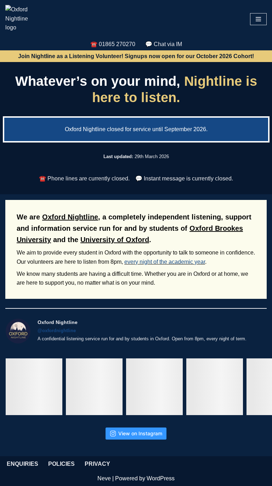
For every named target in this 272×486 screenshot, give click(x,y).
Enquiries (22, 464)
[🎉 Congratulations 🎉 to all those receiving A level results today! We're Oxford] (34, 386)
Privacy (97, 464)
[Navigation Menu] (258, 19)
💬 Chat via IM (163, 44)
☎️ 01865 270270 (112, 44)
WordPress (161, 478)
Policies (61, 464)
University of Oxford (114, 240)
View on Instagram (140, 433)
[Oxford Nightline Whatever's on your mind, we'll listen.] (19, 19)
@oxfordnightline (57, 330)
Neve (104, 478)
